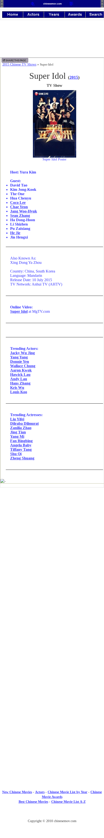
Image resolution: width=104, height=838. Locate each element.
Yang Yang (19, 357)
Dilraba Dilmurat (24, 423)
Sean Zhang (20, 215)
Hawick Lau (20, 374)
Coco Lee (18, 202)
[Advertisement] (52, 531)
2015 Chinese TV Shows (19, 64)
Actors (40, 792)
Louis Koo (18, 392)
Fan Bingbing (21, 441)
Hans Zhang (20, 383)
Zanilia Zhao (20, 428)
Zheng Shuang (22, 458)
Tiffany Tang (21, 449)
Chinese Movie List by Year (67, 792)
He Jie (15, 233)
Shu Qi (16, 454)
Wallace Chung (22, 366)
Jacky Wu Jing (22, 353)
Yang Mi (17, 436)
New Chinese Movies (17, 792)
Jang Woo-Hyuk (23, 211)
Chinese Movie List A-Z (68, 802)
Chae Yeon (19, 207)
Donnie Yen (19, 361)
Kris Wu (17, 388)
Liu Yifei (17, 419)
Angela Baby (20, 445)
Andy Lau (18, 379)
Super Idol (19, 311)
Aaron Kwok (21, 370)
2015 (73, 77)
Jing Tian (18, 432)
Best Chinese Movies (33, 802)
